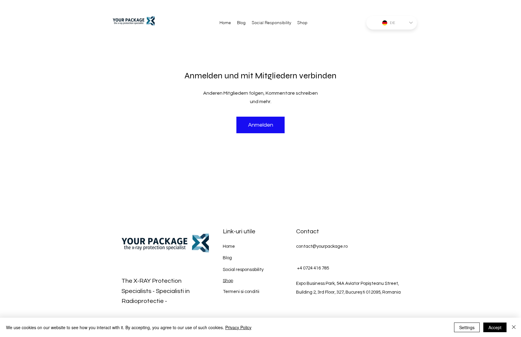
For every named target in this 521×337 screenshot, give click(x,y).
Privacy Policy (238, 327)
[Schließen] (513, 327)
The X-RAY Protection (152, 281)
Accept (494, 327)
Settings (467, 327)
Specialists (136, 291)
